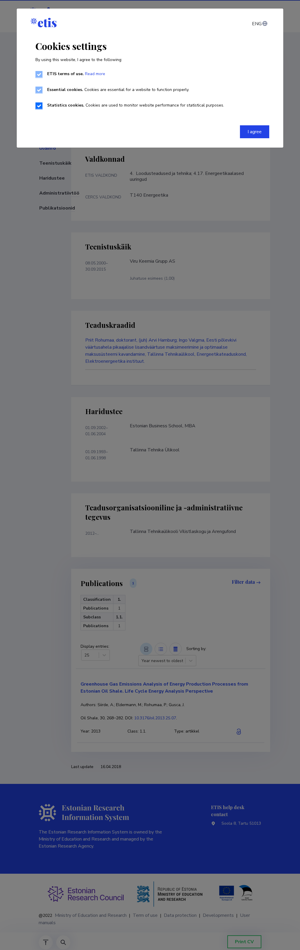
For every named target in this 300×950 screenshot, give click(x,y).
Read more (95, 74)
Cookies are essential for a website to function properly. (118, 89)
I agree (255, 132)
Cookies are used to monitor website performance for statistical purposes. (135, 105)
